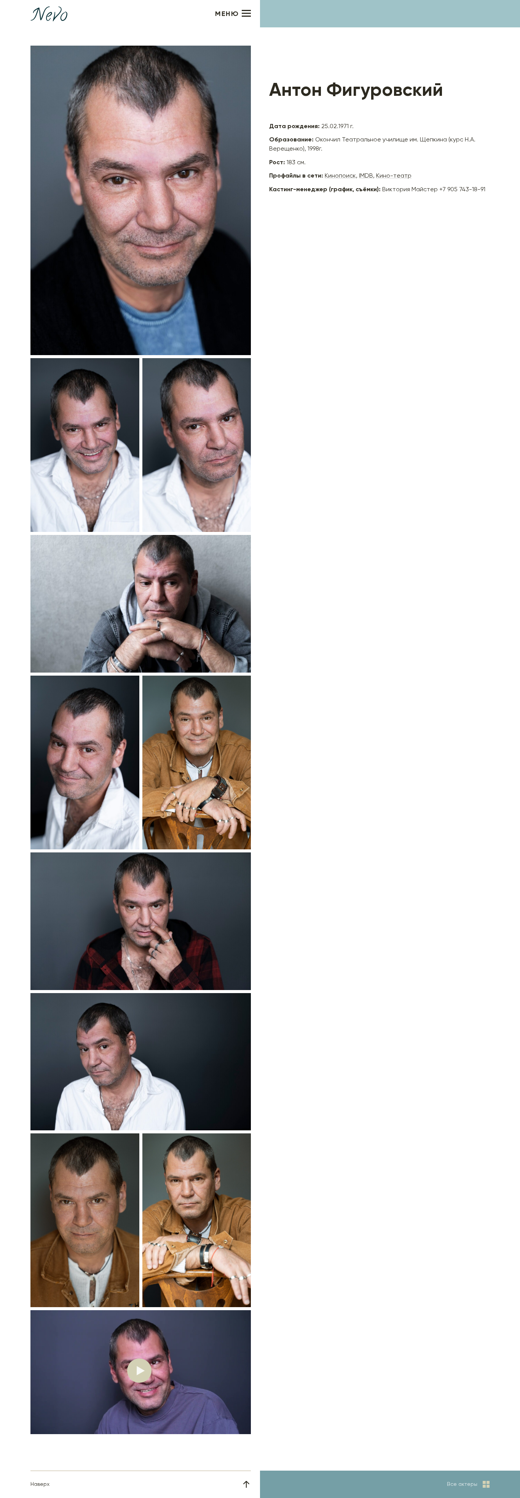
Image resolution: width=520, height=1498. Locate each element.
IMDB (366, 176)
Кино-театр (394, 176)
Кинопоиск (340, 176)
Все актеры (462, 1484)
